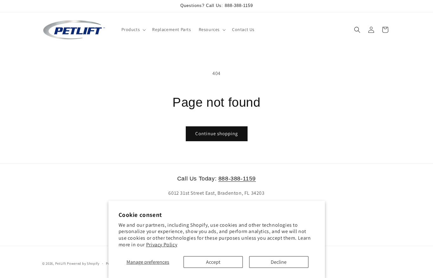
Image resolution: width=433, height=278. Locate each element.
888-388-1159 (237, 178)
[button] (133, 29)
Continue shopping (216, 133)
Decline (279, 262)
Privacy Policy (161, 244)
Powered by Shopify (83, 263)
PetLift (60, 263)
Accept (213, 262)
